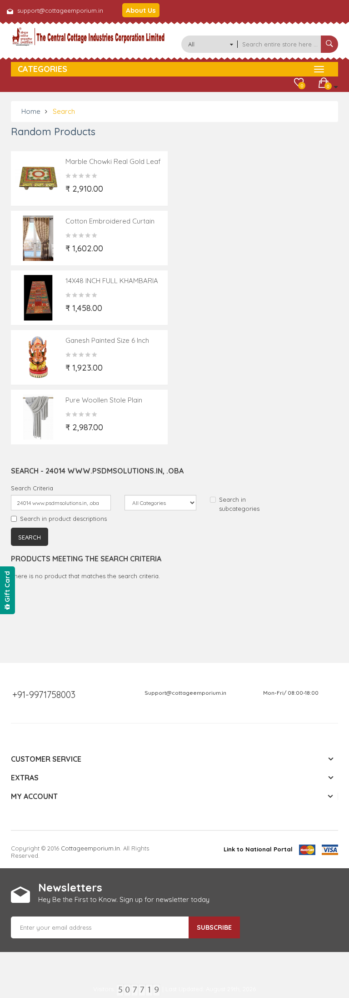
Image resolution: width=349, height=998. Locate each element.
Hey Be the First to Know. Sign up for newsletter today (123, 899)
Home (30, 111)
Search (64, 111)
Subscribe (214, 927)
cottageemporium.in (90, 848)
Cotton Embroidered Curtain (110, 221)
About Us (141, 10)
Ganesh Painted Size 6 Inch (107, 340)
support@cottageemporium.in (60, 10)
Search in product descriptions (63, 518)
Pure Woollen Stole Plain (103, 400)
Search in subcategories (239, 504)
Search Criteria (32, 488)
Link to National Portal (258, 849)
